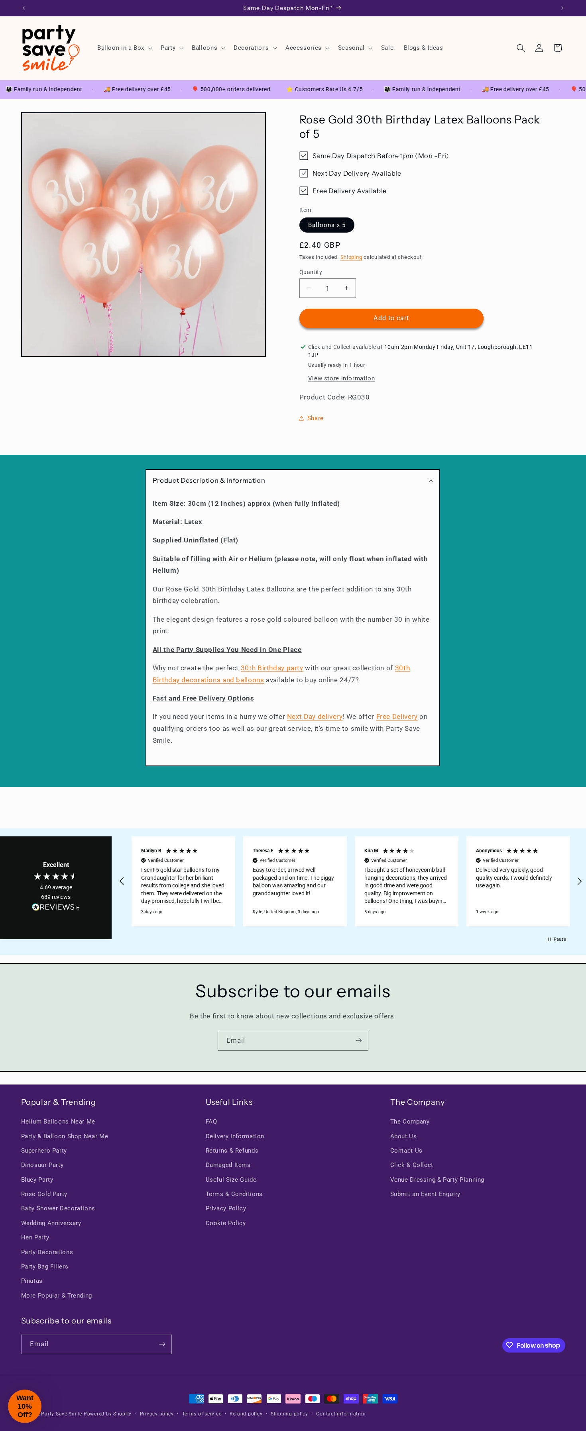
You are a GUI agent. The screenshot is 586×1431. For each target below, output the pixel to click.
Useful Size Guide (231, 1179)
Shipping (351, 257)
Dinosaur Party (42, 1165)
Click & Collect (411, 1165)
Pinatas (32, 1281)
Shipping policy (289, 1414)
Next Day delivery (315, 716)
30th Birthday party (272, 668)
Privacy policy (157, 1414)
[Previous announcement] (23, 8)
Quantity (310, 271)
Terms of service (202, 1414)
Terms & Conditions (234, 1194)
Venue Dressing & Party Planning (437, 1179)
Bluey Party (37, 1179)
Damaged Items (228, 1165)
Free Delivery (397, 716)
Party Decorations (47, 1252)
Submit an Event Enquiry (425, 1194)
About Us (403, 1136)
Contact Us (406, 1150)
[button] (123, 48)
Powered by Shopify (108, 1414)
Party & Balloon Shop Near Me (64, 1136)
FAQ (211, 1121)
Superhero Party (44, 1150)
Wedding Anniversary (51, 1223)
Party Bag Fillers (45, 1266)
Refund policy (246, 1414)
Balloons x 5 (327, 224)
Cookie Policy (226, 1223)
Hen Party (35, 1237)
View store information (341, 378)
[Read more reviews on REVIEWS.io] (56, 908)
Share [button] (315, 418)
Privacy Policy (226, 1208)
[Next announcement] (562, 8)
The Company (410, 1121)
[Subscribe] (359, 1040)
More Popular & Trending (56, 1295)
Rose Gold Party (44, 1194)
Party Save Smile (61, 1414)
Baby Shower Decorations (58, 1208)
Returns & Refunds (232, 1150)
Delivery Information (235, 1136)
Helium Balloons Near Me (58, 1121)
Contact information (341, 1414)
